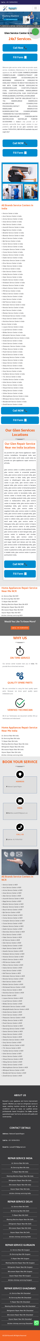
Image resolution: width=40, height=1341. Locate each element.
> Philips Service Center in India (12, 349)
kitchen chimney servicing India (12, 755)
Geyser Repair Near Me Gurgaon (20, 1276)
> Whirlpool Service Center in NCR (13, 1070)
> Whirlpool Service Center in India (13, 399)
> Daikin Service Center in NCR (12, 929)
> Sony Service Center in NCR (11, 1042)
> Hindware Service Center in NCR (13, 954)
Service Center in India (9, 324)
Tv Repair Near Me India (10, 741)
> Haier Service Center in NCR (12, 948)
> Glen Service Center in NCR (11, 943)
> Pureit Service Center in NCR (12, 1023)
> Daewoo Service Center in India (13, 255)
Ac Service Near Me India (10, 736)
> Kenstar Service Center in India (13, 307)
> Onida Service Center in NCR (12, 1012)
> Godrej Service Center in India (12, 274)
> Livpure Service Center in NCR (12, 998)
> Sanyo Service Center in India (12, 363)
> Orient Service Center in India (12, 343)
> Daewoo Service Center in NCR (12, 926)
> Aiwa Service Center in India (12, 222)
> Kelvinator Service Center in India (13, 305)
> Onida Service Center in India (12, 341)
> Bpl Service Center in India (11, 241)
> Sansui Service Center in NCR (12, 1031)
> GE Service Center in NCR (11, 940)
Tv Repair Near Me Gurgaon (20, 1258)
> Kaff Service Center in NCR (11, 973)
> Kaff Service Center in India (11, 302)
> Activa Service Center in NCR (12, 890)
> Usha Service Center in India (12, 382)
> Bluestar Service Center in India (13, 236)
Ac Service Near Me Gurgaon (20, 1250)
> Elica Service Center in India (12, 263)
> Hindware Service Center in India (13, 283)
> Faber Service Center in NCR (12, 937)
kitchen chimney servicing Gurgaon (20, 1280)
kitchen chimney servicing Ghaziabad (20, 1323)
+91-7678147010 (14, 1140)
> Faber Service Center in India (12, 266)
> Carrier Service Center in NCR (12, 915)
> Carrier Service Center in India (12, 244)
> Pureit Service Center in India (12, 352)
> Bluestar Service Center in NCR (13, 907)
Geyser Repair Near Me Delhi (20, 1232)
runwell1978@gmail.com (18, 1147)
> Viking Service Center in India (12, 391)
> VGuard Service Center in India (12, 388)
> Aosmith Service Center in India (13, 227)
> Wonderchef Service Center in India (14, 402)
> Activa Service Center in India (12, 219)
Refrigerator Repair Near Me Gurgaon (20, 1267)
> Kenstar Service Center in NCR (12, 979)
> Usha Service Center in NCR (11, 1054)
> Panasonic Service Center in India (13, 346)
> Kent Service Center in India (11, 310)
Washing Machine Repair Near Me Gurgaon (20, 1263)
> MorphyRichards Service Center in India (15, 338)
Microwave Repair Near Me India (12, 749)
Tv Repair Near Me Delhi (20, 1215)
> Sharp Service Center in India (12, 366)
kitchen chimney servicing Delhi (20, 1237)
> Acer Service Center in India (12, 216)
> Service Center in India (10, 213)
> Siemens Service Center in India (13, 368)
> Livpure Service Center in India (12, 327)
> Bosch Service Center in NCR (12, 910)
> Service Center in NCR (10, 885)
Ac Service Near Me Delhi (20, 1207)
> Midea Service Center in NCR (12, 1004)
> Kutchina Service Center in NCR (13, 993)
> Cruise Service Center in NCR (12, 923)
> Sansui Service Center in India (12, 360)
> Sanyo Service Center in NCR (12, 1034)
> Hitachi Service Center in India (12, 288)
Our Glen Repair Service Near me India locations (20, 445)
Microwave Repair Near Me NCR (12, 610)
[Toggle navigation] (35, 8)
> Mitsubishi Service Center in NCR (13, 1006)
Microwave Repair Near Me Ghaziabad (20, 1315)
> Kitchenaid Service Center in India (14, 316)
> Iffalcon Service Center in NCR (12, 965)
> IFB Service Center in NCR (11, 962)
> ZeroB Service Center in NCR (12, 1076)
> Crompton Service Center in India (13, 249)
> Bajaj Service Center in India (12, 230)
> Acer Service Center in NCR (11, 887)
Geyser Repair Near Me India (11, 752)
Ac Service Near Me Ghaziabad (20, 1293)
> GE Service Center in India (11, 269)
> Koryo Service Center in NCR (12, 990)
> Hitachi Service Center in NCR (12, 959)
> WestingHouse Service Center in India (15, 396)
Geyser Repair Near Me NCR (11, 613)
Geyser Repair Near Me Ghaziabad (20, 1319)
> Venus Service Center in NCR (12, 1056)
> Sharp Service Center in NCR (12, 1037)
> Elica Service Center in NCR (11, 935)
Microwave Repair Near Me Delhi (20, 1228)
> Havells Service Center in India (12, 280)
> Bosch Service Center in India (12, 238)
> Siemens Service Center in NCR (13, 1040)
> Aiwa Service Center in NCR (11, 893)
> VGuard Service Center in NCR (12, 1059)
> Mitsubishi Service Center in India (14, 335)
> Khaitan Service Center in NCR (12, 984)
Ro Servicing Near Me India (11, 738)
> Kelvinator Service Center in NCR (13, 976)
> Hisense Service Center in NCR (12, 957)
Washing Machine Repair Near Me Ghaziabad (20, 1306)
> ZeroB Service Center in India (12, 404)
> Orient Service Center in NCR (12, 1015)
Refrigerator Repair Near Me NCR (13, 607)
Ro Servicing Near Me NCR (10, 599)
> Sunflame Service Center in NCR (13, 1045)
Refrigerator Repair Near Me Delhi (20, 1224)
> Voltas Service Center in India (12, 393)
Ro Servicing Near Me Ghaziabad (20, 1298)
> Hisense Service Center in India (13, 285)
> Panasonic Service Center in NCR (13, 1018)
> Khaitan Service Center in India (12, 313)
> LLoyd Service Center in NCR (12, 1001)
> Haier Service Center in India (12, 277)
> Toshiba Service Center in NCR (12, 1051)
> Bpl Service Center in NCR (11, 912)
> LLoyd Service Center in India (12, 330)
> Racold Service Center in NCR (12, 1026)
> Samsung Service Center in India (13, 357)
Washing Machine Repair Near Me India (15, 744)
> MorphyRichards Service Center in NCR (15, 1009)
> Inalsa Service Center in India (12, 296)
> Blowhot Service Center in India (13, 233)
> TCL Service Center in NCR (11, 1048)
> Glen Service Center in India (11, 272)
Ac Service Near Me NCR (10, 596)
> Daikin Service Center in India (12, 258)
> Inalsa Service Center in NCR (12, 968)
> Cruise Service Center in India (12, 252)
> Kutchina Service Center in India (13, 321)
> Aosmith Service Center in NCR (13, 899)
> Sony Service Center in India (12, 371)
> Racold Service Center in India (12, 355)
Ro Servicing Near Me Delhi (20, 1211)
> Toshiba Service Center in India (13, 379)
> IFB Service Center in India (11, 291)
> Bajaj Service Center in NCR (11, 901)
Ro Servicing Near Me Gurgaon (20, 1254)
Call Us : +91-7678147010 (9, 2)
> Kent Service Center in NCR (11, 982)
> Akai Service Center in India (11, 224)
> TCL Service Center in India (11, 377)
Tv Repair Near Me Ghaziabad (20, 1302)
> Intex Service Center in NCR (11, 971)
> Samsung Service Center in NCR (13, 1029)
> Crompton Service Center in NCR (13, 921)
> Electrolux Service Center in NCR (13, 932)
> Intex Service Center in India (12, 299)
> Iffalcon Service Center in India (12, 294)
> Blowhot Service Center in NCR (12, 904)
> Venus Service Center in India (12, 385)
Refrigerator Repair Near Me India (13, 747)
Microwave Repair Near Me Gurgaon (20, 1271)
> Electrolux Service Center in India (13, 260)
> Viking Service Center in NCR (12, 1062)
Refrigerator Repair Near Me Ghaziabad (20, 1310)
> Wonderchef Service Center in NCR (14, 1073)
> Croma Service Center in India (12, 247)
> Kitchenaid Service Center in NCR (13, 987)
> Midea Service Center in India (12, 332)
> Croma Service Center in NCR (12, 918)
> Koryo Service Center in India (12, 319)
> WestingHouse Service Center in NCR (15, 1067)
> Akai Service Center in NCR (11, 896)
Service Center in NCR (9, 995)
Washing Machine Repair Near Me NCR (15, 604)
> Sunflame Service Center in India (13, 374)
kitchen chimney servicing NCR (12, 615)
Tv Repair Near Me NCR (9, 602)
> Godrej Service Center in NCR (12, 946)
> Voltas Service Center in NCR (12, 1065)
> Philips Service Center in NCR (12, 1020)
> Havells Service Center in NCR (12, 951)
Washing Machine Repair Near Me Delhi (20, 1219)
